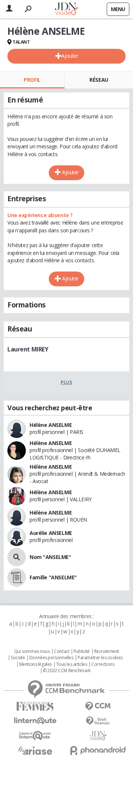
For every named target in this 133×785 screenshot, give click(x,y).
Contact (61, 651)
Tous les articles (71, 664)
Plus (66, 382)
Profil (32, 79)
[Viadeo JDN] (97, 735)
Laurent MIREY (27, 349)
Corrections (102, 664)
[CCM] (97, 706)
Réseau (98, 79)
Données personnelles (51, 657)
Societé (18, 657)
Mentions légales (35, 664)
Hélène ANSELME (51, 424)
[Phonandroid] (97, 750)
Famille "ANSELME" (53, 577)
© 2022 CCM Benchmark (67, 670)
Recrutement (106, 651)
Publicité (82, 651)
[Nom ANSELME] (16, 557)
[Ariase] (35, 751)
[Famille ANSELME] (16, 577)
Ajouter (69, 55)
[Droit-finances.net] (97, 721)
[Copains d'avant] (35, 735)
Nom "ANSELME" (50, 556)
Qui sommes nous (32, 651)
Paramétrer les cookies (100, 657)
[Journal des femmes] (35, 706)
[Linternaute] (35, 720)
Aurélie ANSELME (51, 532)
